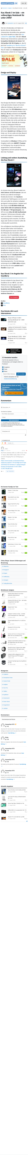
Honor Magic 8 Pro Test (14, 510)
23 (23, 553)
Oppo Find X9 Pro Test (13, 504)
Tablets (5, 691)
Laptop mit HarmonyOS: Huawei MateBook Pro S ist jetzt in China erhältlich (17, 329)
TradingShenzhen (7, 583)
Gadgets (10, 8)
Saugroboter (6, 705)
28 (26, 597)
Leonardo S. (11, 23)
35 (23, 512)
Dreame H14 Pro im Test (14, 627)
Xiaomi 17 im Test (12, 517)
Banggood (6, 569)
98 (23, 492)
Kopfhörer (5, 694)
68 (23, 505)
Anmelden (22, 374)
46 (26, 791)
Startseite (4, 8)
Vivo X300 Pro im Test (13, 497)
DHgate (5, 573)
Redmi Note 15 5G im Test (14, 544)
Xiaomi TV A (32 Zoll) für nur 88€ (16, 817)
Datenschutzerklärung (10, 379)
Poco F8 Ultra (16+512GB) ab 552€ (17, 790)
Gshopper (5, 580)
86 (23, 519)
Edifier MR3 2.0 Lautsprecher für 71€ (17, 810)
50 (23, 532)
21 (23, 546)
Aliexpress (5, 566)
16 (23, 637)
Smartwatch (6, 698)
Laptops (5, 708)
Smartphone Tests (8, 677)
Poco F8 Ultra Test (12, 524)
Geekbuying (6, 576)
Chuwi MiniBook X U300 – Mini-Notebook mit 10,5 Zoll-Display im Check (17, 338)
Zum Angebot (14, 297)
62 (23, 526)
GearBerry (6, 303)
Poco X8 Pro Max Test (13, 530)
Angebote (6, 367)
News (5, 371)
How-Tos (5, 688)
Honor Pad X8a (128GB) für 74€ (16, 803)
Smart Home (6, 701)
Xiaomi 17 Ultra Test (13, 490)
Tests (5, 369)
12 (26, 651)
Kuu (4, 305)
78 (23, 539)
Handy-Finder (6, 681)
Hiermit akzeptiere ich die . (11, 378)
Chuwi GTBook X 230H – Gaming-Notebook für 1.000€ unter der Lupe (16, 320)
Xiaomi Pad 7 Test (12, 607)
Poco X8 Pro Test (12, 537)
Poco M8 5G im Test (13, 551)
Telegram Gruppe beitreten (14, 393)
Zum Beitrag (11, 733)
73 (23, 499)
